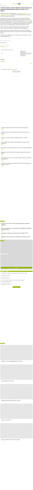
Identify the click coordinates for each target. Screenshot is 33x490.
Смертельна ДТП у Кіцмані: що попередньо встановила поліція (15, 236)
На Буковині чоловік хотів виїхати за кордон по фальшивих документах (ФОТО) (16, 153)
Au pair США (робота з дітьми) (7, 380)
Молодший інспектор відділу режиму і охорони (11, 400)
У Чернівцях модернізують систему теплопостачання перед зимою (14, 127)
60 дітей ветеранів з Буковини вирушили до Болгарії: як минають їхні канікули (15, 133)
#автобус (1, 40)
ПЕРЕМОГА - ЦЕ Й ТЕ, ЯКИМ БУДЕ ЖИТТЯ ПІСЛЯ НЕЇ (11, 361)
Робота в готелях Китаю (6, 420)
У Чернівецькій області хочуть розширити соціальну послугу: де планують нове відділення (16, 158)
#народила (6, 40)
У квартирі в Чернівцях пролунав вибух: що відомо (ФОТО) (14, 233)
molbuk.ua (27, 20)
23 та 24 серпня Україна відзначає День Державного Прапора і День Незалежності (15, 143)
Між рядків (5, 254)
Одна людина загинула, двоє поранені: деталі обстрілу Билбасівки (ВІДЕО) (16, 147)
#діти (4, 40)
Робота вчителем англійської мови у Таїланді (10, 439)
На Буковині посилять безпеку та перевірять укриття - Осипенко (14, 137)
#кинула (9, 40)
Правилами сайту (14, 69)
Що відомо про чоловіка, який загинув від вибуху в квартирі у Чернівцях (15, 224)
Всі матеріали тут (16, 267)
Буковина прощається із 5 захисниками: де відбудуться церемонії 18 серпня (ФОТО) (16, 229)
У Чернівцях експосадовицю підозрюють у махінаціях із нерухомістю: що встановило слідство (16, 164)
